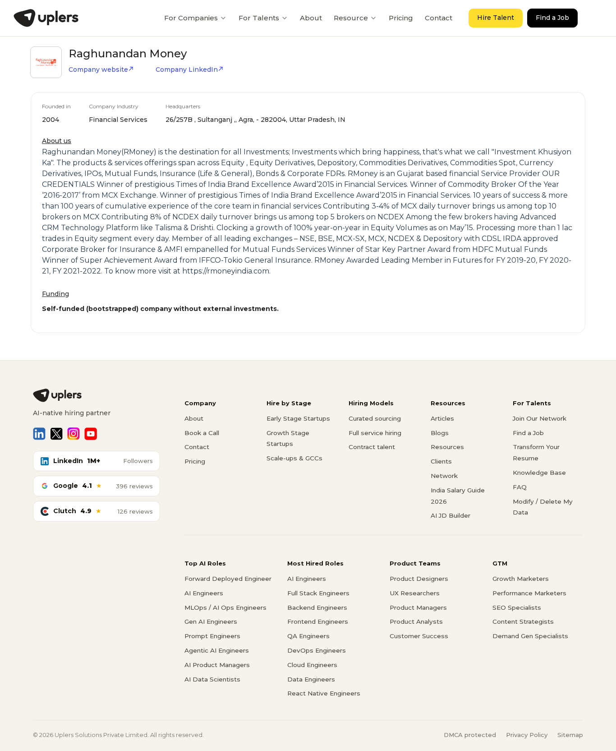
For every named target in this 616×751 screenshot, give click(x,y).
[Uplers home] (96, 395)
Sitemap (570, 734)
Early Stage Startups (298, 418)
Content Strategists (523, 621)
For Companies (191, 18)
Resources (447, 446)
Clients (441, 461)
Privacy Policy (526, 734)
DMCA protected (470, 734)
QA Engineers (308, 636)
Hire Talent (495, 18)
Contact (438, 18)
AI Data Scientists (212, 679)
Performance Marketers (529, 593)
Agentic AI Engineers (216, 650)
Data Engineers (311, 679)
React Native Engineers (323, 693)
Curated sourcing (375, 418)
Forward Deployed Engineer (227, 578)
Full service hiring (375, 432)
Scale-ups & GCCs (294, 458)
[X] (56, 433)
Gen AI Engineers (210, 621)
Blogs (440, 432)
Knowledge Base (539, 472)
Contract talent (372, 446)
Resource (351, 18)
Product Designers (419, 578)
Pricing (401, 18)
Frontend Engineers (317, 621)
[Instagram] (73, 433)
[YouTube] (90, 433)
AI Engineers (203, 593)
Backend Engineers (317, 607)
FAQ (520, 487)
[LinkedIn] (39, 433)
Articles (442, 418)
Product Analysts (416, 621)
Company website (98, 69)
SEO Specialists (516, 607)
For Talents (259, 18)
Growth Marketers (520, 578)
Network (444, 475)
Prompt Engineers (212, 636)
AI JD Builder (450, 515)
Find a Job (552, 18)
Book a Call (201, 432)
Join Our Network (539, 418)
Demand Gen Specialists (530, 636)
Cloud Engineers (312, 664)
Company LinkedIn (187, 69)
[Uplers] (46, 18)
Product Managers (418, 607)
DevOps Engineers (316, 650)
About (311, 18)
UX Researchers (415, 593)
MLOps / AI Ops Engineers (225, 607)
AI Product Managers (217, 664)
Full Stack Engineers (318, 593)
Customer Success (419, 636)
